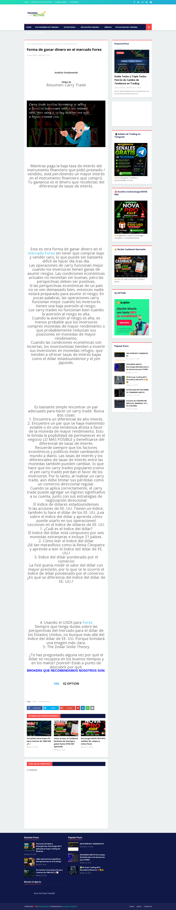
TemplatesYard (43, 906)
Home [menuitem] (28, 27)
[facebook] (134, 2)
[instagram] (142, 2)
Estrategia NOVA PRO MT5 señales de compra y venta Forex (93, 741)
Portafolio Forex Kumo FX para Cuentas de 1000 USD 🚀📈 (39, 741)
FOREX (34, 701)
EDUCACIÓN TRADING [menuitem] (90, 27)
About (139, 906)
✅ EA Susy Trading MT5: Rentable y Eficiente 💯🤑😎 (137, 379)
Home (26, 2)
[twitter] (138, 2)
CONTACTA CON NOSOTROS (41, 2)
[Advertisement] (66, 78)
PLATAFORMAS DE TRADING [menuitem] (46, 27)
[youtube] (150, 2)
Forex (88, 622)
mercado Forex (42, 253)
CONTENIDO (74, 2)
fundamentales (37, 44)
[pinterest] (146, 2)
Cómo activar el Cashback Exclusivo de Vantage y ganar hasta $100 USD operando (66, 742)
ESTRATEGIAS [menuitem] (69, 27)
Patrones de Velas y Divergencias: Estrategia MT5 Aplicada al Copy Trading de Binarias (48, 847)
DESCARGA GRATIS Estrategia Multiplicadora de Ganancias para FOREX (137, 366)
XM (56, 683)
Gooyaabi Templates (69, 906)
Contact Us (148, 906)
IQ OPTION (71, 683)
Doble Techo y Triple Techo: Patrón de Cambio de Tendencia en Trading (130, 80)
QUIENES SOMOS (61, 2)
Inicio (29, 44)
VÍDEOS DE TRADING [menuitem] (34, 33)
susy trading (33, 55)
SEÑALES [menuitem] (108, 27)
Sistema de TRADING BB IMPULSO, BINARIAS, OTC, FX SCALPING (137, 403)
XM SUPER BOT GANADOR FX (137, 354)
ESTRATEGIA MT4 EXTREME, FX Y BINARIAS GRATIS (137, 391)
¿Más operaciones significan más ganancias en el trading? (48, 860)
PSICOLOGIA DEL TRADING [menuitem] (126, 27)
